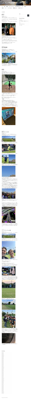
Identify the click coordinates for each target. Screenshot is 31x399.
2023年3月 (3, 388)
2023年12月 (3, 378)
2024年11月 (3, 368)
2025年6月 (3, 360)
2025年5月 (3, 361)
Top (2, 6)
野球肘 (3, 69)
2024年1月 (3, 377)
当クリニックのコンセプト (11, 6)
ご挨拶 (4, 6)
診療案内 (7, 6)
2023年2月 (3, 389)
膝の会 (3, 14)
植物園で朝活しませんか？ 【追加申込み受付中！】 (7, 63)
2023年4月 (3, 387)
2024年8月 (3, 370)
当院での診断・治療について (18, 6)
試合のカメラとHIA (5, 131)
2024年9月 (3, 369)
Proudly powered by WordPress (5, 397)
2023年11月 (3, 379)
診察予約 (25, 6)
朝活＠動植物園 (4, 47)
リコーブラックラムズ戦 (6, 230)
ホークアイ (10, 179)
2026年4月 (3, 352)
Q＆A (22, 6)
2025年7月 (3, 359)
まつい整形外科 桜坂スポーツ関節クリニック (16, 2)
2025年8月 (3, 358)
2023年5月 (3, 386)
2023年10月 (3, 380)
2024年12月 (3, 367)
